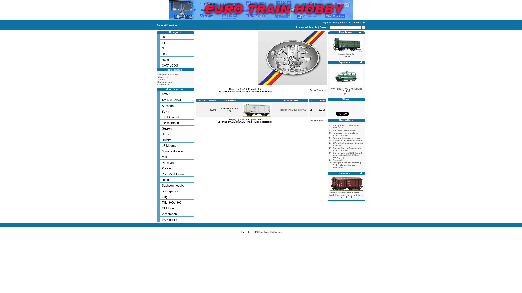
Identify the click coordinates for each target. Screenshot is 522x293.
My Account (330, 22)
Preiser (166, 168)
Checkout (359, 22)
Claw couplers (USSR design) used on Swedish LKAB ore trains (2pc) (347, 155)
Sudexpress (170, 191)
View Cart (346, 22)
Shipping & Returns (168, 74)
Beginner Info (164, 82)
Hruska (166, 140)
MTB (165, 157)
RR (311, 100)
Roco (165, 179)
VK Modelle (169, 219)
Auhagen (168, 105)
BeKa (165, 111)
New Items (345, 32)
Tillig (164, 197)
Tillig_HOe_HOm (173, 202)
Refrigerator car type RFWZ (291, 110)
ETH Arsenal (170, 117)
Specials (344, 62)
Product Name (291, 100)
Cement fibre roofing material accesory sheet (347, 149)
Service (161, 79)
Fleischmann (170, 123)
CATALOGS (170, 65)
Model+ (212, 100)
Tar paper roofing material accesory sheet (345, 134)
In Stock (202, 100)
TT (163, 42)
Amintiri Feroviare (167, 25)
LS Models (169, 145)
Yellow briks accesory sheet (347, 138)
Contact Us (163, 84)
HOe (165, 54)
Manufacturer (229, 100)
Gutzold (167, 128)
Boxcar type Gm (346, 54)
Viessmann (169, 214)
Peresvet (168, 162)
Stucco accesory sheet (344, 130)
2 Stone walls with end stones (347, 140)
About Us (162, 77)
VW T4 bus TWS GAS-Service (346, 88)
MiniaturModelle (172, 151)
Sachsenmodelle (173, 185)
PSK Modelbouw (173, 174)
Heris (165, 134)
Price (322, 100)
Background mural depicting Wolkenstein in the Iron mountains (347, 165)
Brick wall (338, 160)
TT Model (168, 208)
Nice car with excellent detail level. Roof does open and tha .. (346, 193)
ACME (166, 94)
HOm (165, 59)
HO (164, 37)
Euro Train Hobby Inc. (270, 232)
